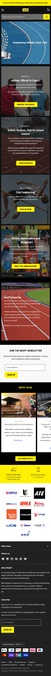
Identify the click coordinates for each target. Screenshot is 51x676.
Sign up (11, 375)
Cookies (22, 665)
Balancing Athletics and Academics (18, 424)
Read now (18, 440)
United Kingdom (12, 644)
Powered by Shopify (36, 671)
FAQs (10, 662)
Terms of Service (20, 662)
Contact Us (38, 665)
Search (3, 662)
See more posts (25, 459)
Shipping (31, 662)
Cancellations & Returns (9, 665)
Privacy (29, 665)
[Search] (46, 17)
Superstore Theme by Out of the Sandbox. (15, 671)
